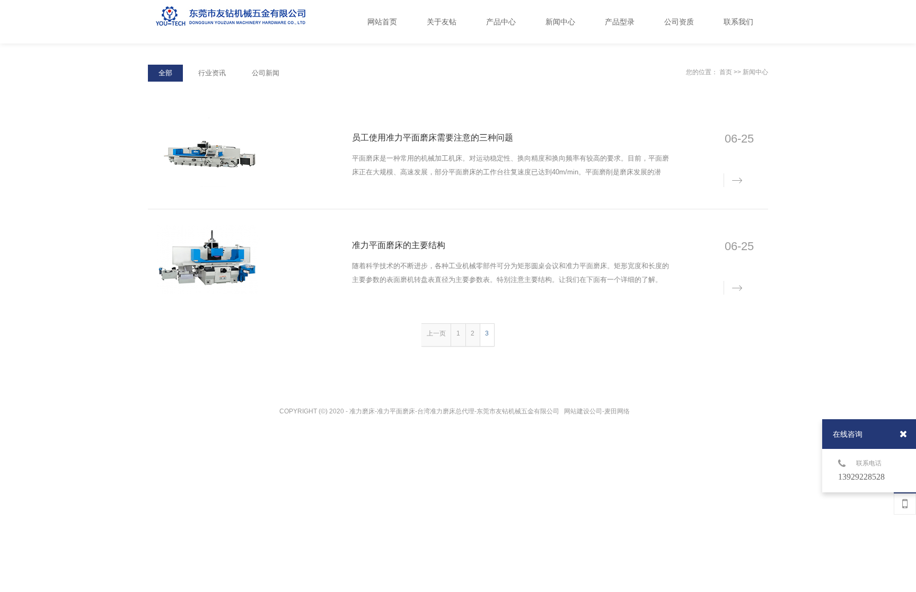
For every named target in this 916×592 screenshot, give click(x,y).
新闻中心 (755, 72)
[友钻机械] (254, 22)
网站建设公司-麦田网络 (597, 411)
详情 (731, 179)
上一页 (436, 333)
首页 (725, 72)
